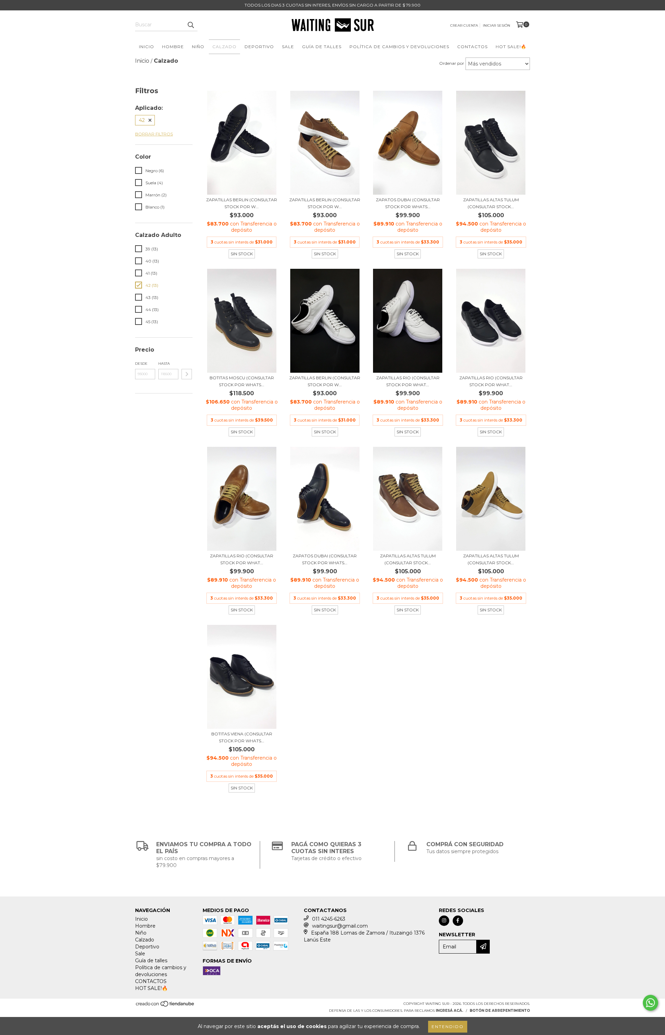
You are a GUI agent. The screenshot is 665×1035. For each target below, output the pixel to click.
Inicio (146, 46)
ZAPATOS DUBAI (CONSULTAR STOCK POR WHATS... (408, 203)
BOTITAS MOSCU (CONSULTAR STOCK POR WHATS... (242, 381)
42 (142, 120)
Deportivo (259, 46)
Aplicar (186, 374)
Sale (288, 46)
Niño (198, 46)
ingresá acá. (449, 1010)
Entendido (448, 1026)
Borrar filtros (154, 133)
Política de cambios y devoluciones (399, 46)
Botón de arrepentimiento (500, 1010)
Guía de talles (322, 46)
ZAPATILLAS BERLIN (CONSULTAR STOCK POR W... (241, 203)
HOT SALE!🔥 (511, 46)
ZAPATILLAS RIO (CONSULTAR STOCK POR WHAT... (408, 381)
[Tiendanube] (165, 1005)
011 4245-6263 (328, 919)
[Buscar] (190, 25)
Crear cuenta (464, 25)
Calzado (224, 46)
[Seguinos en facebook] (458, 920)
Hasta (164, 363)
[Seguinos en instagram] (444, 920)
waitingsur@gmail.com (340, 926)
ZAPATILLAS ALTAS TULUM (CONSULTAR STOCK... (491, 203)
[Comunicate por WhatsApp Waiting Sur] (650, 1003)
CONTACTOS (472, 46)
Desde (141, 363)
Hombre (173, 46)
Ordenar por (451, 63)
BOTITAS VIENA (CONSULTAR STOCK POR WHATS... (241, 737)
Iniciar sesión (496, 25)
